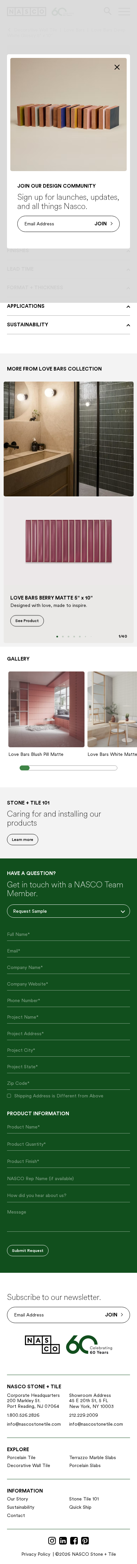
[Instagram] (52, 1541)
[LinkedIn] (63, 1541)
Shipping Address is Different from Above (58, 1095)
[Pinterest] (85, 1541)
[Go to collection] (69, 439)
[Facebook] (74, 1541)
